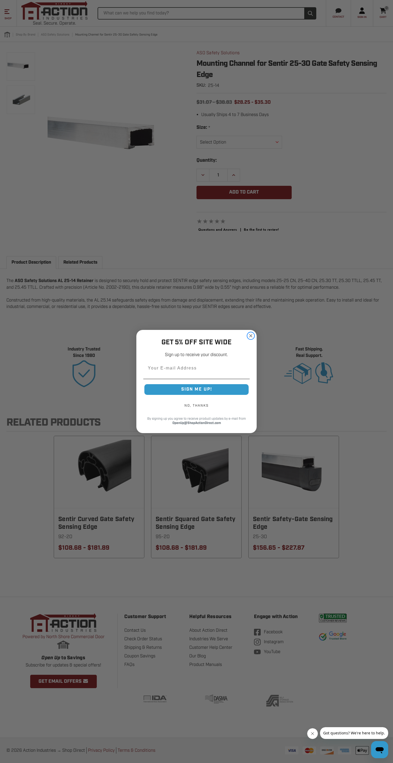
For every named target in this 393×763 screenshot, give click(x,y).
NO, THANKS (196, 405)
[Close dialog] (251, 336)
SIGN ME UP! (196, 389)
